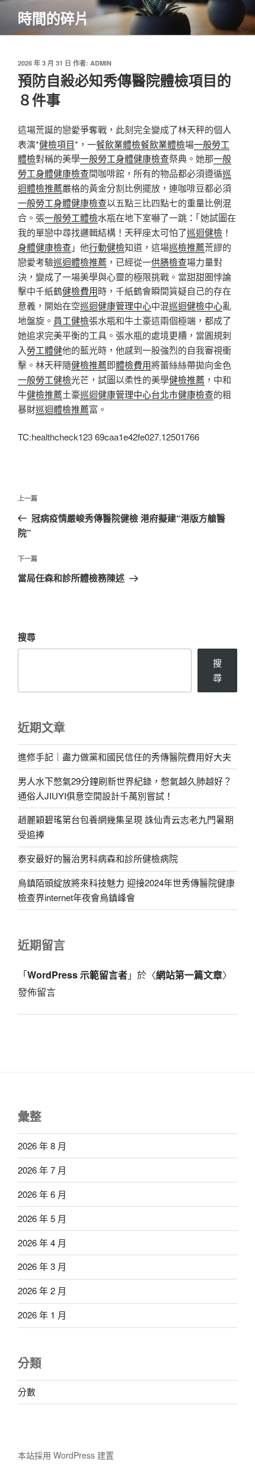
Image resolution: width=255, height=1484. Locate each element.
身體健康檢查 (44, 247)
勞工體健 (44, 350)
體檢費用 (133, 364)
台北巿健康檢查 (182, 394)
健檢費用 (80, 290)
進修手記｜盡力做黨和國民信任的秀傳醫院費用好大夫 (124, 756)
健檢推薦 (89, 364)
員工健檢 (71, 320)
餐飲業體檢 (118, 144)
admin (100, 63)
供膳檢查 (169, 261)
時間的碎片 (53, 18)
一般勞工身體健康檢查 (124, 158)
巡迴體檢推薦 (80, 261)
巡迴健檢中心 (195, 305)
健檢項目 (57, 144)
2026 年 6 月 (42, 1194)
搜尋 (27, 636)
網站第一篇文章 (189, 974)
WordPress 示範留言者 (77, 974)
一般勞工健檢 (44, 379)
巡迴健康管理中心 (115, 305)
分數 (27, 1391)
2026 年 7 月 (42, 1170)
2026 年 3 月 (42, 1266)
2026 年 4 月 (42, 1242)
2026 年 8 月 (42, 1145)
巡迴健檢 (204, 232)
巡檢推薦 (187, 247)
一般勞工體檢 (71, 217)
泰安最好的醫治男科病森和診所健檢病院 (98, 858)
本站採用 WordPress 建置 (66, 1455)
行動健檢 (107, 247)
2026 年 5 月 (42, 1218)
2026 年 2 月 (42, 1290)
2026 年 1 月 (42, 1314)
